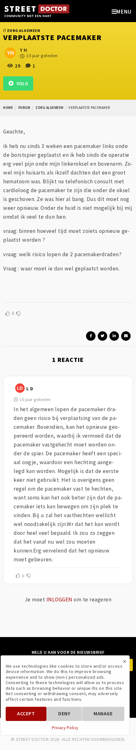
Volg (21, 83)
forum (24, 107)
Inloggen (59, 599)
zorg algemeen (49, 107)
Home (8, 107)
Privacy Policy (65, 727)
